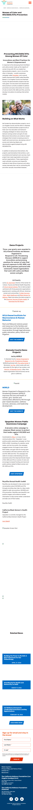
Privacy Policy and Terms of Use (11, 769)
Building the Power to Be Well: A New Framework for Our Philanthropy (15, 657)
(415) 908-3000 (8, 794)
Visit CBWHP (6, 521)
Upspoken (16, 75)
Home (4, 7)
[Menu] (30, 2)
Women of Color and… (25, 7)
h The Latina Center (23, 363)
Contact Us (5, 770)
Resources (5, 772)
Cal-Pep (13, 365)
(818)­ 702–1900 (8, 784)
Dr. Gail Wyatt (11, 283)
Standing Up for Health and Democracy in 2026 (14, 683)
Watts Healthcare (12, 295)
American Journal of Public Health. (16, 299)
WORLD (5, 387)
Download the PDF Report (16, 301)
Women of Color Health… (13, 7)
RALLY (14, 437)
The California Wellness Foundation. (18, 803)
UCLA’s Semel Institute (11, 287)
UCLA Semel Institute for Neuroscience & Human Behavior (14, 317)
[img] (11, 799)
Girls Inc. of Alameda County (12, 369)
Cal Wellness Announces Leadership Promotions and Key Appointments (15, 709)
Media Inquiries (6, 767)
